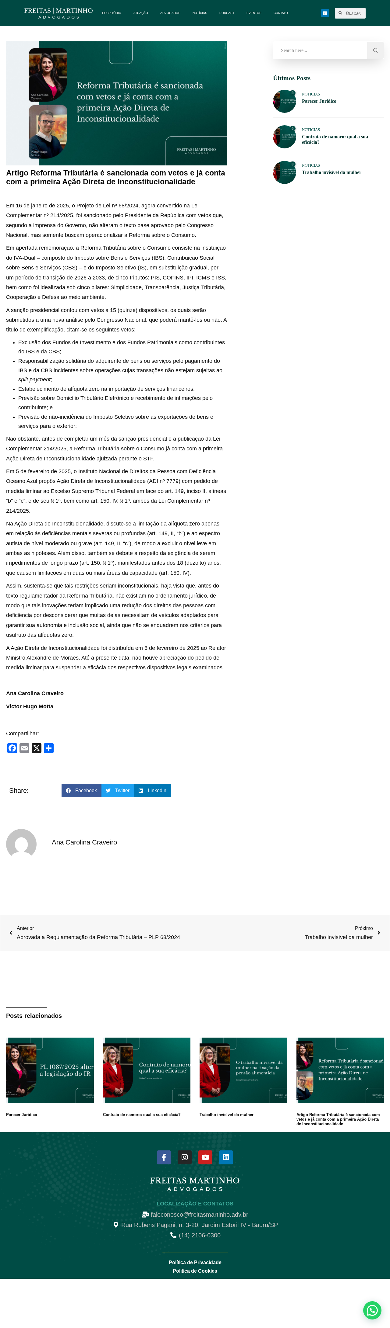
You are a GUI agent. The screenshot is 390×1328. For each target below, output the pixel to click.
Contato (281, 13)
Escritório (111, 13)
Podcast (226, 13)
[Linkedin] (325, 13)
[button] (81, 790)
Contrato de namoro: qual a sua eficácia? (142, 1114)
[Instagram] (185, 1157)
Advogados (170, 13)
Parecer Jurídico (21, 1114)
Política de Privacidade (195, 1262)
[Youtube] (205, 1157)
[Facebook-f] (164, 1157)
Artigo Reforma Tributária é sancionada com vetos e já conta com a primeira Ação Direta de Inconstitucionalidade (338, 1119)
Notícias (200, 13)
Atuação (140, 13)
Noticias (311, 94)
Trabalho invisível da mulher (227, 1114)
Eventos (253, 13)
